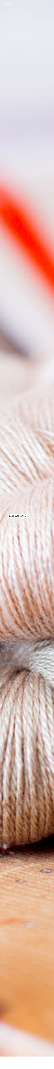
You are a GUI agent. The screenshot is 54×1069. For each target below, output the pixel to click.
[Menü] (43, 1062)
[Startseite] (18, 1063)
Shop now (18, 541)
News (8, 4)
